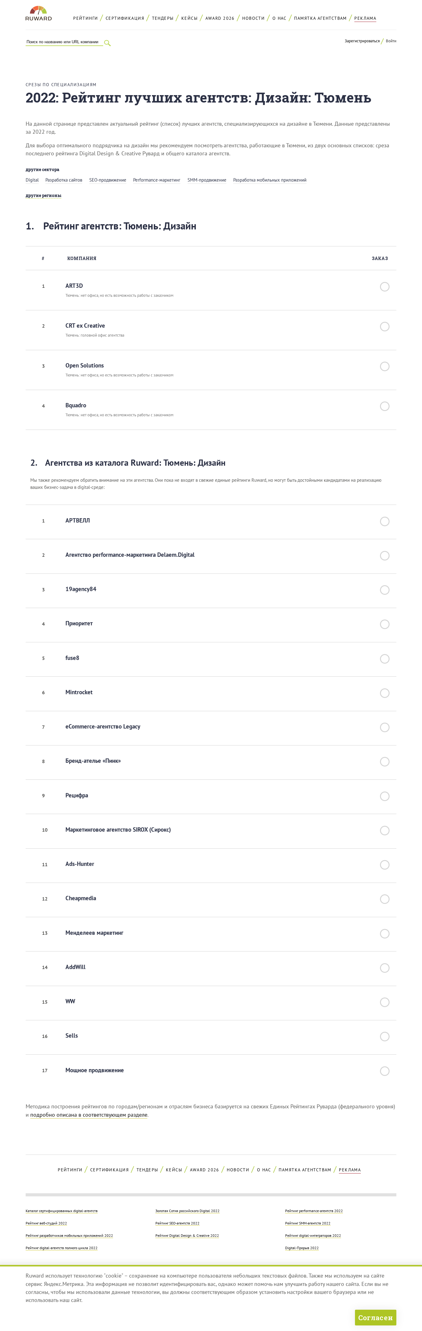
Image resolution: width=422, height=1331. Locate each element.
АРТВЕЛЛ (77, 520)
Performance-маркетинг (156, 180)
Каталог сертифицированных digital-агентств (62, 1210)
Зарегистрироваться (362, 41)
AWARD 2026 (220, 18)
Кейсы (189, 18)
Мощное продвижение (94, 1070)
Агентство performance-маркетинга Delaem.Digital (130, 554)
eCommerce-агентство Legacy (102, 726)
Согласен (375, 1317)
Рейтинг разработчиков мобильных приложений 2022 (69, 1235)
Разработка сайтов (63, 180)
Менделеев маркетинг (94, 932)
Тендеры (163, 18)
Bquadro (75, 405)
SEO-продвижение (107, 180)
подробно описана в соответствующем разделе (88, 1114)
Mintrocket (79, 692)
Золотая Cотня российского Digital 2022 (187, 1210)
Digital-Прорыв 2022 (302, 1247)
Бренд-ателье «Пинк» (93, 760)
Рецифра (76, 795)
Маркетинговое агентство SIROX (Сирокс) (118, 829)
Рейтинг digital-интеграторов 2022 (313, 1235)
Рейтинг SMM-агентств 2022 (308, 1222)
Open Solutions (84, 365)
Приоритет (79, 623)
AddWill (75, 967)
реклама (365, 18)
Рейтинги (85, 18)
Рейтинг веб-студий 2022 (46, 1222)
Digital (32, 180)
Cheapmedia (80, 898)
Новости (253, 18)
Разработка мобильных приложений (269, 180)
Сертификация (125, 18)
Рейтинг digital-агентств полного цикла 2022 (62, 1247)
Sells (71, 1035)
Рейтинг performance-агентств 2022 (314, 1210)
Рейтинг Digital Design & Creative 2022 (187, 1235)
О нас (279, 18)
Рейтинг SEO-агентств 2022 (177, 1222)
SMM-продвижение (207, 180)
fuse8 (72, 657)
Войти (391, 41)
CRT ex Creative (85, 325)
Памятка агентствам (320, 18)
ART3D (74, 285)
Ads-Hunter (79, 863)
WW (70, 1001)
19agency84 (80, 589)
